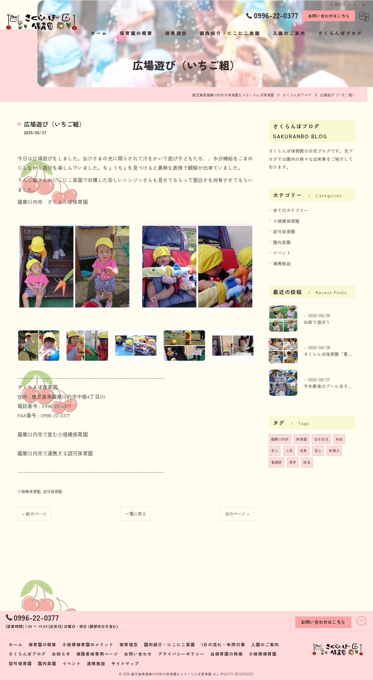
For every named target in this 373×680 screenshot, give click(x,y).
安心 (317, 450)
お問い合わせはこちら (328, 16)
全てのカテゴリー (291, 210)
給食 (306, 462)
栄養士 (334, 450)
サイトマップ (125, 663)
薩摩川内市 (280, 439)
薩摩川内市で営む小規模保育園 (52, 434)
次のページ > (237, 514)
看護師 (276, 462)
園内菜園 (282, 242)
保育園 (301, 439)
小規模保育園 (29, 491)
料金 (339, 439)
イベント (282, 253)
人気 (289, 450)
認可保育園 (52, 491)
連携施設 (282, 263)
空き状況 (321, 439)
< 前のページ (34, 514)
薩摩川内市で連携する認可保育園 (55, 453)
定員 (303, 450)
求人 (274, 450)
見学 (292, 462)
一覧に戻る (135, 514)
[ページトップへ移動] (361, 621)
